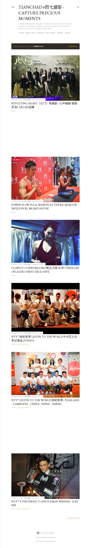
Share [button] (13, 111)
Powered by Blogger (47, 533)
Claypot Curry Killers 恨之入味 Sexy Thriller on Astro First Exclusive (45, 269)
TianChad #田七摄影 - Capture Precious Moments (41, 12)
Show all (73, 46)
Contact (40, 33)
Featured (50, 33)
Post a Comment (23, 344)
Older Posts (73, 518)
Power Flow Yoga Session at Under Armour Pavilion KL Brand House (44, 206)
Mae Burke (51, 537)
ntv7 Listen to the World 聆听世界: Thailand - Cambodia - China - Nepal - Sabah (45, 402)
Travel (60, 33)
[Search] (78, 6)
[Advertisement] (45, 134)
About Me (30, 33)
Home (21, 33)
